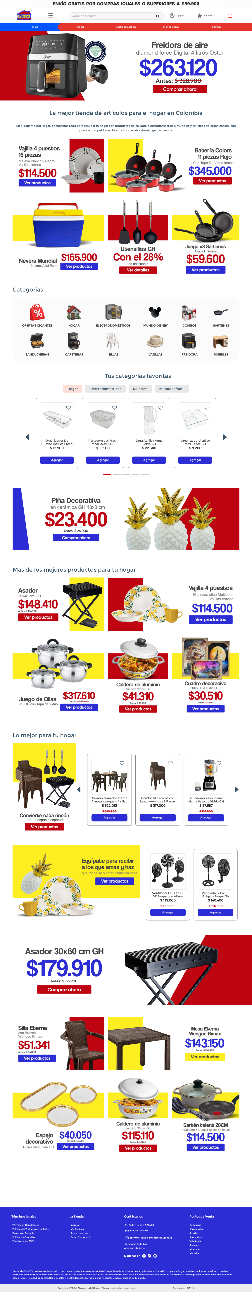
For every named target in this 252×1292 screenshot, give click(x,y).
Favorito (209, 15)
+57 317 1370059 (139, 1230)
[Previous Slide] (27, 437)
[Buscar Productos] (158, 16)
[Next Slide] (225, 437)
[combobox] (116, 16)
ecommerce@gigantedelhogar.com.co (151, 1237)
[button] (56, 15)
